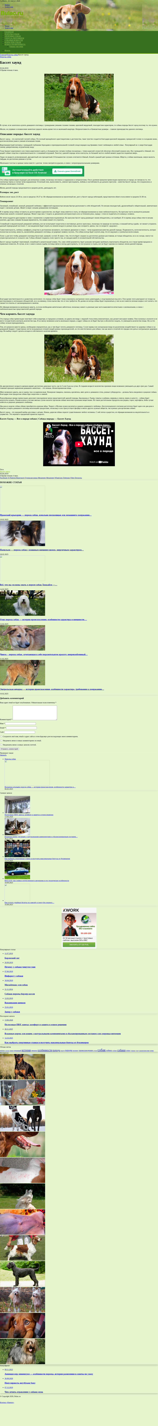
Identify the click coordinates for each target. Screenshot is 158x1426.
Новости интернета (15, 44)
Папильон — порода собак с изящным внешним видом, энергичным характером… (42, 550)
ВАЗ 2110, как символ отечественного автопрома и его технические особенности (37, 881)
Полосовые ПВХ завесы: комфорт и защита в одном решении (29, 815)
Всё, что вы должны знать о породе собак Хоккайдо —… (28, 585)
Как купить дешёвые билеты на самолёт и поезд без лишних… (29, 903)
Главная (3, 55)
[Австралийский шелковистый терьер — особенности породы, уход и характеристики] (22, 1364)
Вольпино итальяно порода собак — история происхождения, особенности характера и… (40, 787)
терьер (133, 1050)
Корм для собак (13, 42)
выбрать (2, 1050)
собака (109, 1050)
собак (102, 1050)
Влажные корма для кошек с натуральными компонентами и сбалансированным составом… (41, 837)
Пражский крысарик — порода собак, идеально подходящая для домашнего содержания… (46, 515)
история (26, 1050)
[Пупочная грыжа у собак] (22, 1234)
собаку (128, 1050)
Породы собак (12, 34)
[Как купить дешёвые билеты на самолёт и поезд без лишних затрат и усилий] (17, 900)
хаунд (7, 472)
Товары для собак (16, 46)
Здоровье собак (13, 36)
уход (137, 1050)
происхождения (86, 1050)
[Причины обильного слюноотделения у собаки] (22, 1156)
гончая (7, 1050)
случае (95, 1050)
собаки (121, 1050)
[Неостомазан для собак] (22, 1338)
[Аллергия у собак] (22, 1182)
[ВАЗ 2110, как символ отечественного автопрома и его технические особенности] (17, 878)
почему (75, 1050)
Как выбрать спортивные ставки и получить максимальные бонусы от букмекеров (37, 859)
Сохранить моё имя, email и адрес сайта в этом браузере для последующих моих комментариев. (40, 736)
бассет (2, 472)
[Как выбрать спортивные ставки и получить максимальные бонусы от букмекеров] (17, 857)
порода (56, 1050)
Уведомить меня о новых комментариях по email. (22, 741)
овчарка (34, 1050)
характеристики (144, 1050)
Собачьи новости (14, 40)
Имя (2, 723)
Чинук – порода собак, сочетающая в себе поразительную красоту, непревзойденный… (44, 654)
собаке (114, 1050)
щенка (152, 1050)
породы (68, 1050)
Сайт (2, 732)
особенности (45, 1050)
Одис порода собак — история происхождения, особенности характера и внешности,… (43, 619)
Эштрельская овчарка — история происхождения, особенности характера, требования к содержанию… (52, 689)
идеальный (17, 1050)
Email (3, 728)
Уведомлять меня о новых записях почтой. (19, 745)
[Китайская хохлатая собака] (22, 1312)
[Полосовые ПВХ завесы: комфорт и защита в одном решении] (17, 813)
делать (11, 1050)
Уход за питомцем (14, 38)
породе (63, 1050)
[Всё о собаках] (13, 22)
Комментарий (6, 719)
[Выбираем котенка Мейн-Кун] (22, 1105)
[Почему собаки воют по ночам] (22, 1208)
